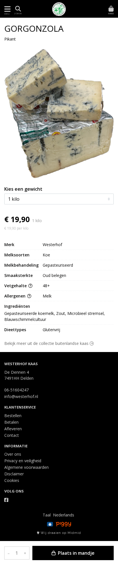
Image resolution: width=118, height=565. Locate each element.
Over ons (12, 454)
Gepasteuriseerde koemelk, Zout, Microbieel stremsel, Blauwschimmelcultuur (55, 316)
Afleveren (13, 428)
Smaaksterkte (18, 275)
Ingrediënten (17, 306)
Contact (11, 435)
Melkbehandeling (21, 265)
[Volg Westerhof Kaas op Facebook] (6, 500)
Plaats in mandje (76, 553)
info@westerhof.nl (21, 396)
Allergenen (15, 296)
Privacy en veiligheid (22, 460)
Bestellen (12, 415)
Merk (9, 244)
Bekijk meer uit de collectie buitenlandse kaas (47, 343)
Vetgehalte (16, 285)
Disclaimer (14, 473)
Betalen (11, 422)
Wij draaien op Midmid (60, 533)
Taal (47, 515)
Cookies (11, 480)
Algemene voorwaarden (26, 467)
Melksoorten (17, 255)
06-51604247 (16, 390)
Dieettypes (15, 329)
